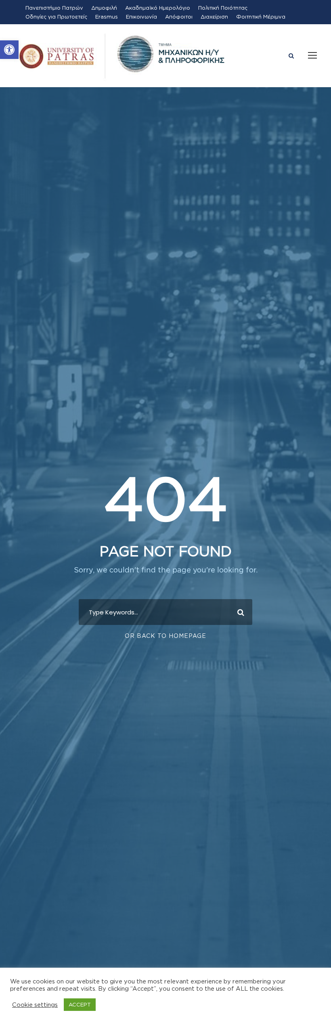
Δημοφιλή (104, 7)
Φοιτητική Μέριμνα (260, 16)
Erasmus (106, 16)
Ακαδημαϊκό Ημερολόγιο (157, 7)
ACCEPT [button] (80, 1004)
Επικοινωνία (141, 16)
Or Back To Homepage (165, 636)
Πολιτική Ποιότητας (222, 7)
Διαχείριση (214, 16)
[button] (9, 49)
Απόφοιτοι (179, 16)
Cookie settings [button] (35, 1004)
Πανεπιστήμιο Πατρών (54, 7)
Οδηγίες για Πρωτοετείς (56, 16)
